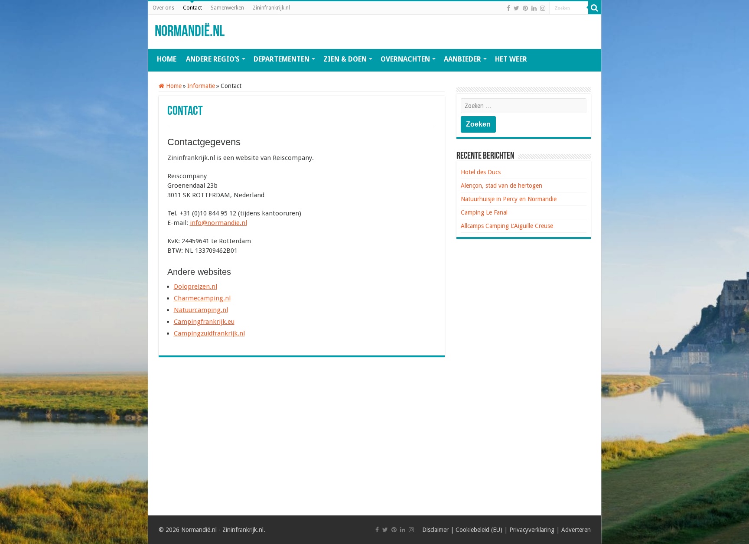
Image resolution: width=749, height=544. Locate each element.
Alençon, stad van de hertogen (501, 185)
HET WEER (511, 59)
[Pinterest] (525, 8)
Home (173, 85)
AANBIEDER (462, 59)
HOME (166, 59)
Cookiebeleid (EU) (479, 529)
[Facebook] (508, 8)
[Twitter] (516, 8)
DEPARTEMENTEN (281, 59)
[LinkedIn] (534, 8)
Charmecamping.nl (202, 298)
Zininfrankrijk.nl (271, 8)
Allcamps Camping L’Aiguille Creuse (507, 225)
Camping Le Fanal (484, 212)
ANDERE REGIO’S (213, 59)
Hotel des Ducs (481, 172)
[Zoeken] (594, 7)
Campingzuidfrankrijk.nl (209, 333)
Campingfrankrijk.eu (204, 322)
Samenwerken (227, 8)
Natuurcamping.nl (201, 310)
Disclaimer (435, 529)
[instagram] (542, 8)
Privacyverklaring (531, 529)
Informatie (201, 85)
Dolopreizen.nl (195, 286)
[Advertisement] (302, 435)
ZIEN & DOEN (345, 59)
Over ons (163, 8)
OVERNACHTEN (405, 59)
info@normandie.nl (218, 223)
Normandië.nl (190, 32)
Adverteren (576, 529)
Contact (192, 8)
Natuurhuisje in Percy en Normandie (509, 198)
